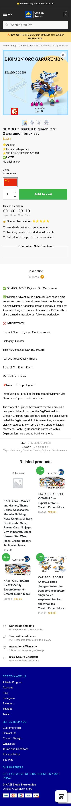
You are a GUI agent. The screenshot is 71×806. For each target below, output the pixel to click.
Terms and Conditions (16, 748)
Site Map (8, 759)
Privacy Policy (11, 754)
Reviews (35, 276)
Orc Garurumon (60, 450)
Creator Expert (26, 45)
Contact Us (9, 733)
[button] (61, 796)
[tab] (35, 271)
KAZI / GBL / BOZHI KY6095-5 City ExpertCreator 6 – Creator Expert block (17, 587)
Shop (13, 45)
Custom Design (12, 738)
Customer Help (12, 727)
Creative (27, 450)
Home (6, 45)
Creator (36, 450)
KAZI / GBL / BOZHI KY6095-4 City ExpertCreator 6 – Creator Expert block (51, 501)
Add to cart (43, 194)
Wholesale (9, 743)
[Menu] (5, 14)
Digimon (46, 450)
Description (35, 271)
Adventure (16, 450)
